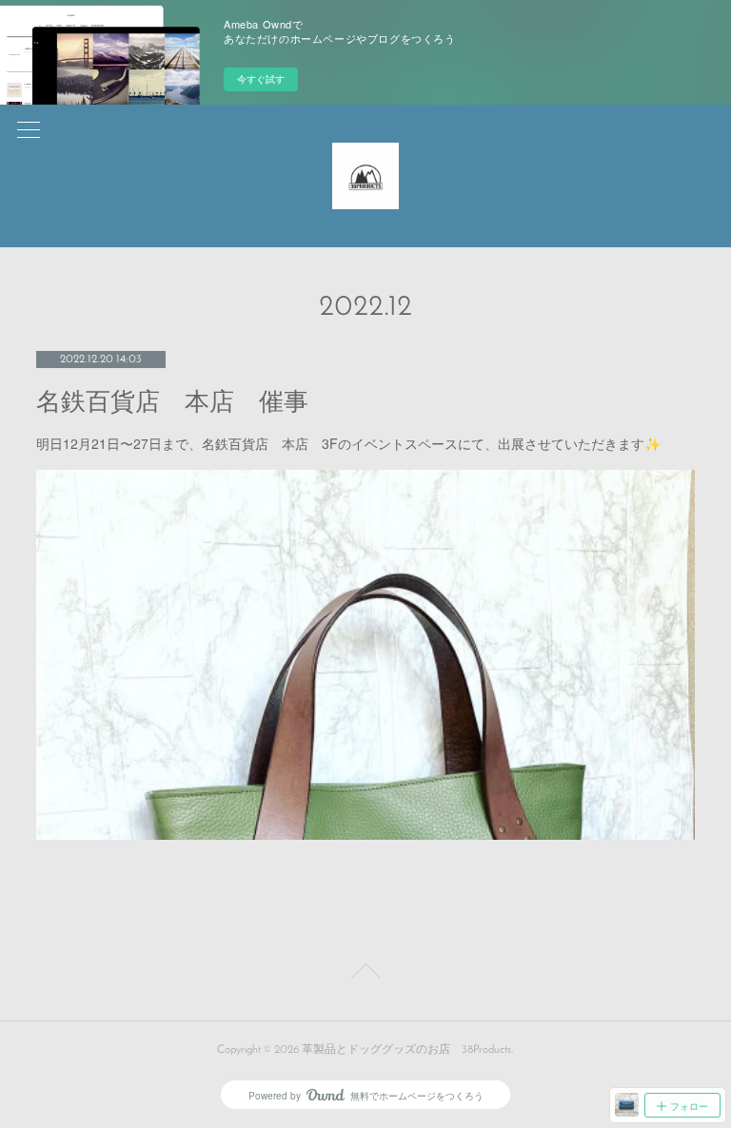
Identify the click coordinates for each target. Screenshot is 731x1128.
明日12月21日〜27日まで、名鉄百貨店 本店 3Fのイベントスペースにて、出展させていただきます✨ (348, 443)
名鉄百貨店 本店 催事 (172, 402)
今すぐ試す (261, 79)
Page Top (365, 973)
